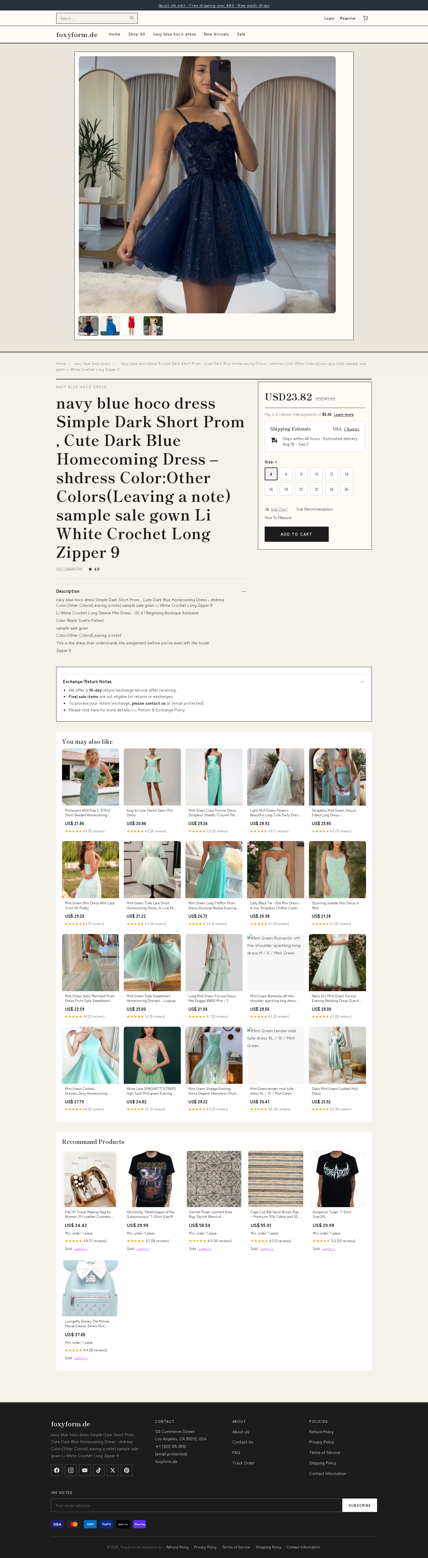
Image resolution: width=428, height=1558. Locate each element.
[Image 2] (110, 326)
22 (316, 489)
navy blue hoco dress (174, 34)
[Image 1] (88, 326)
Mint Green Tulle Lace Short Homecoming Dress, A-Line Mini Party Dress (151, 905)
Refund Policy (321, 1431)
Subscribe (360, 1505)
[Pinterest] (126, 1470)
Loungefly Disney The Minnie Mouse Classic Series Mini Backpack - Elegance (87, 1324)
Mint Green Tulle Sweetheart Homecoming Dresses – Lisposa (151, 998)
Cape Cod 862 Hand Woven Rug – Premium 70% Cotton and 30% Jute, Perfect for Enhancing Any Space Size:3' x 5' (275, 1214)
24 (331, 489)
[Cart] (365, 18)
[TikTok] (99, 1470)
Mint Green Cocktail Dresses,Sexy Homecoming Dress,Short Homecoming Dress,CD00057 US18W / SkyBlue (86, 1091)
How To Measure (278, 517)
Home (114, 34)
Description (67, 591)
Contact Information (327, 1473)
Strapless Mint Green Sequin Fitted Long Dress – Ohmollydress (334, 813)
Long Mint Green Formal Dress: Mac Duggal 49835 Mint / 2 (212, 998)
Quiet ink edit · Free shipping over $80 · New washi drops (214, 5)
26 (347, 489)
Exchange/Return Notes (87, 681)
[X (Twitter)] (113, 1470)
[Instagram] (71, 1470)
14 (347, 474)
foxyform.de (77, 34)
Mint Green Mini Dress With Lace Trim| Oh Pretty (90, 905)
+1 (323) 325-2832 (170, 1446)
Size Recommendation (314, 509)
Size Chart (279, 509)
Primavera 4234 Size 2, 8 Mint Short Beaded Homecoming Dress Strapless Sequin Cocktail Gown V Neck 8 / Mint (89, 813)
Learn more (344, 414)
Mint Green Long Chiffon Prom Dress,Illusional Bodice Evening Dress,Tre (212, 905)
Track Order (243, 1463)
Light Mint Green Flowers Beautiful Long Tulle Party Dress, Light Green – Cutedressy (275, 813)
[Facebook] (57, 1470)
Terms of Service (324, 1452)
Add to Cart (296, 534)
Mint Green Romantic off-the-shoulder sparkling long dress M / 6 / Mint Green (274, 998)
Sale (241, 34)
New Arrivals (216, 34)
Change (352, 428)
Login (329, 17)
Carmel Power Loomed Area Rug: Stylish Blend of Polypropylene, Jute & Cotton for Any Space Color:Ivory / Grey (214, 1214)
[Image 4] (153, 326)
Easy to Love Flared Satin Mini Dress (150, 812)
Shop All (136, 34)
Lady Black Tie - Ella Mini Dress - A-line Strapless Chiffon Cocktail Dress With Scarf (275, 905)
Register (348, 17)
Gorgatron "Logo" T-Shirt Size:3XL (332, 1214)
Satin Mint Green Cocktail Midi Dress (335, 1090)
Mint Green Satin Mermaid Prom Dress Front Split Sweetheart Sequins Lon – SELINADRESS (90, 998)
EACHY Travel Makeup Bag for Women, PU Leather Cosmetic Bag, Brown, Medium (88, 1214)
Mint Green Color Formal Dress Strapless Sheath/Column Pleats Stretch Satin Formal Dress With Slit (214, 813)
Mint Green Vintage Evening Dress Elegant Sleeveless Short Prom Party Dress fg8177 (212, 1091)
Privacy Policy (321, 1442)
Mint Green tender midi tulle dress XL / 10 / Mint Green (271, 1090)
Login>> (81, 1248)
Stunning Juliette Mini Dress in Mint (335, 905)
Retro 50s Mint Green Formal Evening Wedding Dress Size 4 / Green (336, 998)
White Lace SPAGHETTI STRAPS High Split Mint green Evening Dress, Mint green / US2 (151, 1091)
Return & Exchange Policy (161, 710)
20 (301, 489)
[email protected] (188, 703)
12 (331, 474)
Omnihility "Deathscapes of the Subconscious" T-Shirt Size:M (150, 1214)
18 (286, 489)
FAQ (236, 1452)
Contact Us (242, 1442)
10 (316, 474)
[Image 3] (132, 326)
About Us (240, 1431)
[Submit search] (132, 18)
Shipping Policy (322, 1463)
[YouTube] (85, 1470)
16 (271, 489)
